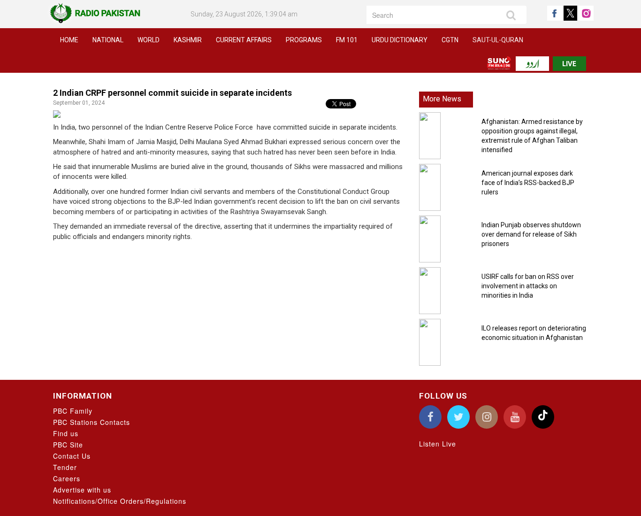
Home (69, 40)
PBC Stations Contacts (91, 422)
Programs (304, 40)
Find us (65, 433)
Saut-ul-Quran (498, 40)
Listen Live (437, 443)
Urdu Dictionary (399, 40)
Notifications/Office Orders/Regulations (119, 501)
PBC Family (72, 411)
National (107, 40)
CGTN (450, 40)
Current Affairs (244, 40)
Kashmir (188, 40)
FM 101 (347, 40)
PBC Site (68, 444)
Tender (65, 467)
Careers (66, 478)
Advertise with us (82, 489)
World (148, 40)
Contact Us (72, 456)
